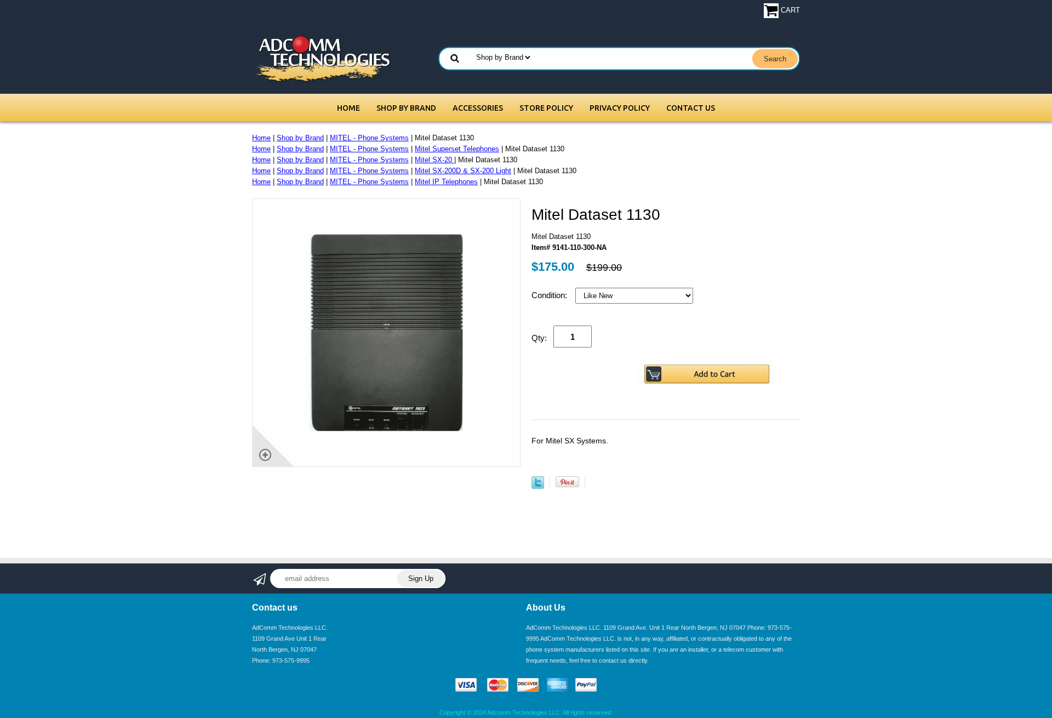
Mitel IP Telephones (446, 182)
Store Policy (546, 108)
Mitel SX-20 (434, 160)
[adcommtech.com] (322, 58)
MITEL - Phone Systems (369, 138)
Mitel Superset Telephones (457, 149)
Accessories (478, 108)
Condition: (550, 295)
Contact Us (690, 108)
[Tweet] (537, 486)
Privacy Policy (620, 108)
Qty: (539, 338)
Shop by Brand (406, 108)
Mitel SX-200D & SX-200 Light (463, 171)
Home (348, 108)
